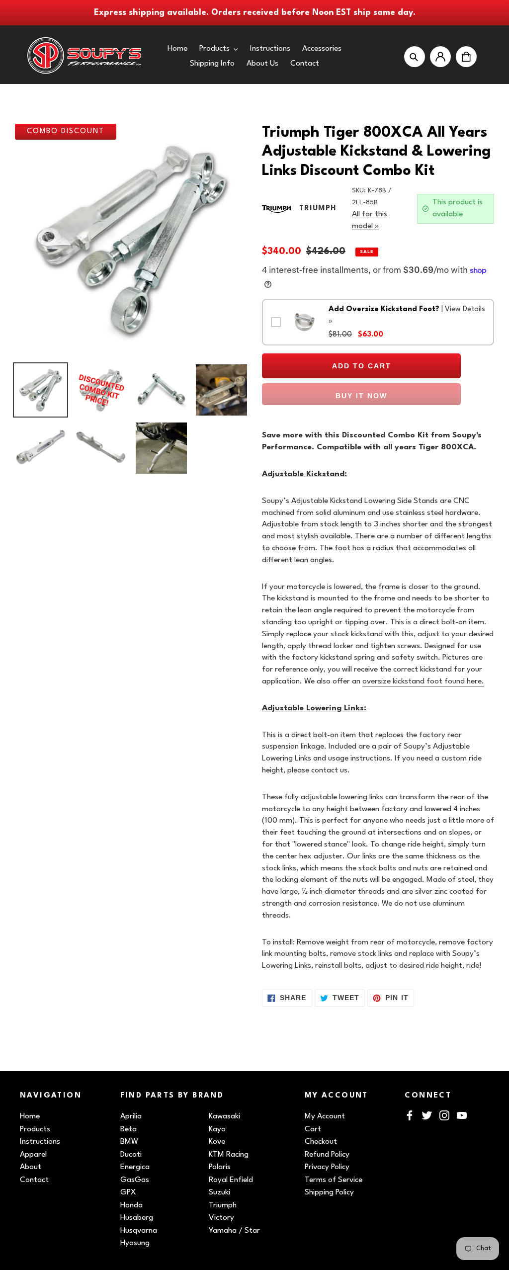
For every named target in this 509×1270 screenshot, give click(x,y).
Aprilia (131, 1116)
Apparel (33, 1155)
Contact (34, 1180)
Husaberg (136, 1218)
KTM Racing (229, 1155)
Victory (221, 1218)
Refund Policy (327, 1155)
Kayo (217, 1129)
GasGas (134, 1180)
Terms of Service (333, 1180)
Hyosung (135, 1243)
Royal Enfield (231, 1180)
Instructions (40, 1142)
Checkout (321, 1142)
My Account (325, 1116)
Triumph (223, 1205)
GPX (128, 1192)
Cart (313, 1129)
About (30, 1167)
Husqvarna (138, 1231)
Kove (217, 1142)
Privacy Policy (327, 1167)
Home (30, 1116)
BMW (129, 1142)
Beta (128, 1129)
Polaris (220, 1167)
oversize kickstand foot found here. (423, 681)
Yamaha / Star (234, 1231)
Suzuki (219, 1192)
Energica (135, 1167)
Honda (131, 1205)
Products (35, 1129)
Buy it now (361, 396)
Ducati (131, 1155)
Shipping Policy (329, 1192)
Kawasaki (224, 1116)
